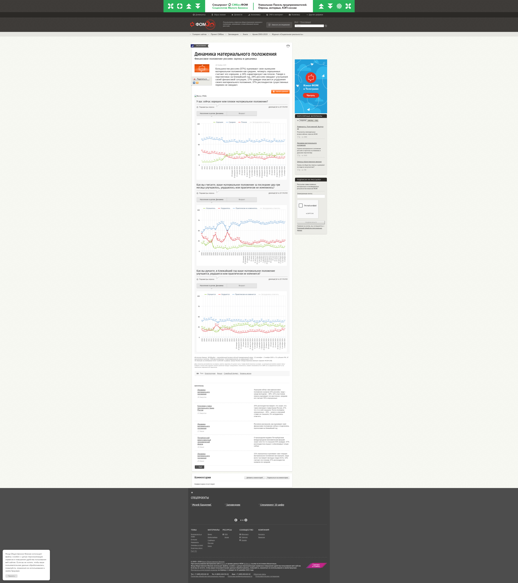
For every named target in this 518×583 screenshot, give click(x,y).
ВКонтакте (244, 534)
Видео (210, 534)
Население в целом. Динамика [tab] (211, 113)
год (316, 120)
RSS (226, 534)
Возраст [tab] (242, 113)
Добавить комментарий (255, 477)
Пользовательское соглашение (267, 576)
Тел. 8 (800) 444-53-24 (220, 574)
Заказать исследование (281, 25)
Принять (11, 576)
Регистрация (305, 22)
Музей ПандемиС (202, 504)
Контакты (261, 534)
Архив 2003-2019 (259, 34)
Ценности (238, 14)
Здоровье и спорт (197, 545)
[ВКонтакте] (194, 82)
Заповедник (233, 34)
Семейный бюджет (231, 373)
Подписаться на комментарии (277, 477)
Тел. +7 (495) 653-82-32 (200, 574)
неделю (303, 120)
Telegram (244, 537)
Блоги (210, 546)
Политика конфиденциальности (240, 576)
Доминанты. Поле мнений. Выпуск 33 (310, 128)
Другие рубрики (316, 14)
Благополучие (210, 373)
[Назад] (235, 520)
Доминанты (200, 14)
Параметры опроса (206, 107)
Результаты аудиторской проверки (204, 570)
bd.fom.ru (247, 564)
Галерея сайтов (199, 34)
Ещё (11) (194, 551)
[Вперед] (245, 520)
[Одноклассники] (197, 82)
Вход (296, 22)
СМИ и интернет (276, 14)
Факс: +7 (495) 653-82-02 (241, 574)
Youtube (244, 540)
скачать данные (282, 91)
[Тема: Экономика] (192, 45)
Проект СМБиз (217, 34)
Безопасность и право (196, 535)
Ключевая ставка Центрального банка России (205, 408)
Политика (296, 14)
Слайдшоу (211, 540)
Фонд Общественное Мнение (213, 562)
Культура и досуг (196, 548)
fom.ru (223, 564)
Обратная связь (260, 574)
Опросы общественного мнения (309, 162)
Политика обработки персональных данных (208, 576)
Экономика (255, 14)
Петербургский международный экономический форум (204, 441)
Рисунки (210, 543)
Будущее (194, 539)
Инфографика (212, 537)
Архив (227, 537)
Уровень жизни (245, 373)
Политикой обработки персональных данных (309, 229)
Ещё (200, 467)
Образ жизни (220, 14)
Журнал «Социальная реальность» (287, 34)
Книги (245, 34)
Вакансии (261, 537)
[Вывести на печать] (288, 46)
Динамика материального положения (203, 392)
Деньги (219, 373)
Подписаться (311, 222)
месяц (310, 120)
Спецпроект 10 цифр (272, 504)
